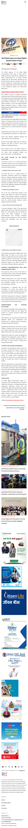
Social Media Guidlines (6, 803)
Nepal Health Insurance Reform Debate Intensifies (15, 408)
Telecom (17, 466)
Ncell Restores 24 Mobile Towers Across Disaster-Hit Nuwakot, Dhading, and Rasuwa (13, 470)
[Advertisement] (14, 20)
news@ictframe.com (18, 820)
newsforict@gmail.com (9, 820)
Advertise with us (4, 816)
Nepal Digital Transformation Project (12, 92)
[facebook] (6, 767)
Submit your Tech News (6, 818)
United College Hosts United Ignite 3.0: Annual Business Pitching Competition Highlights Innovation (13, 521)
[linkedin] (12, 767)
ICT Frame (14, 66)
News (5, 466)
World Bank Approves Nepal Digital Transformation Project (13, 59)
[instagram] (9, 767)
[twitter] (2, 767)
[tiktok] (18, 767)
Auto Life (3, 490)
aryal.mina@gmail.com (6, 821)
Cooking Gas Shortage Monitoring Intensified (14, 405)
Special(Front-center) (11, 466)
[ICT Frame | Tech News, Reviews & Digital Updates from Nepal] (3, 4)
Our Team (3, 805)
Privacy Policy (4, 808)
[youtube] (15, 767)
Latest (2, 466)
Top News (21, 490)
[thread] (22, 767)
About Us (3, 800)
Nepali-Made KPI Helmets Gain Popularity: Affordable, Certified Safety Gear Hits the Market (13, 493)
